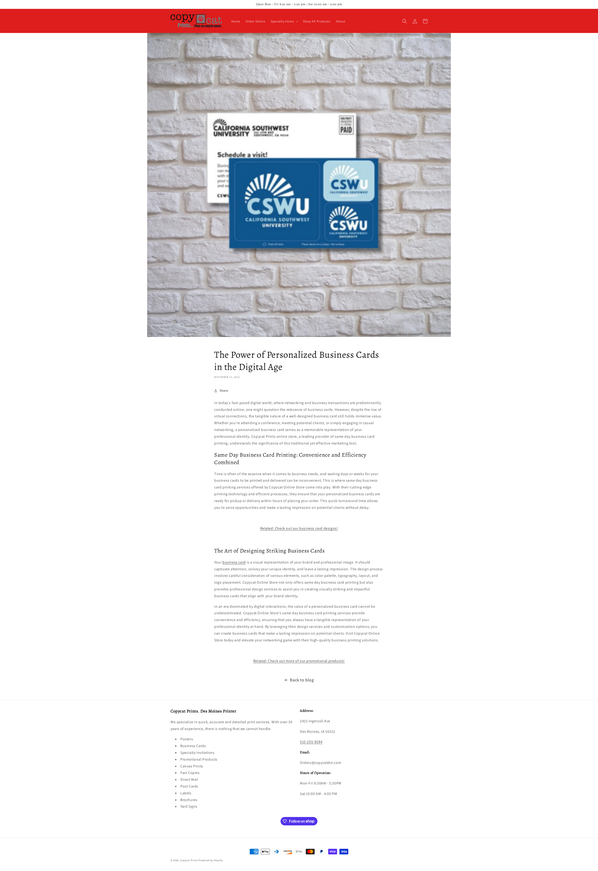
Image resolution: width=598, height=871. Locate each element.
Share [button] (224, 390)
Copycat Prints (189, 860)
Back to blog (302, 680)
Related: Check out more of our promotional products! (299, 660)
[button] (284, 21)
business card (234, 562)
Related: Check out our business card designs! (299, 528)
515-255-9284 (311, 741)
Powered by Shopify (211, 860)
